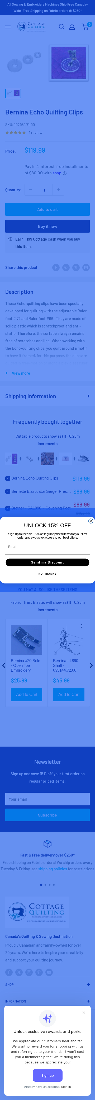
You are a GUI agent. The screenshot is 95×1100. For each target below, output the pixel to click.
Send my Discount (47, 562)
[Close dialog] (91, 521)
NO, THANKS (47, 574)
